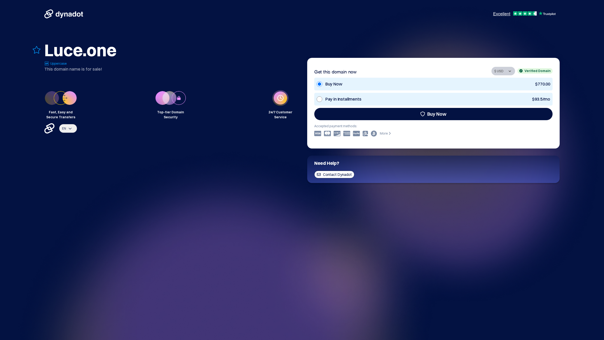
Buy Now (436, 114)
